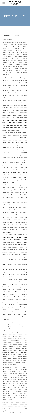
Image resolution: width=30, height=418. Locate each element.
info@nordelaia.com (17, 413)
